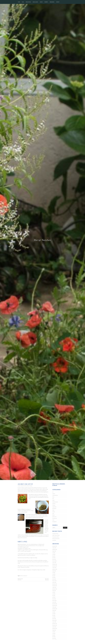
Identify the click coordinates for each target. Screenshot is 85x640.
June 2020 (53, 613)
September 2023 (54, 549)
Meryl (28, 485)
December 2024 (54, 546)
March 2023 (54, 559)
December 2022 (54, 564)
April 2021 (53, 597)
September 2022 (54, 569)
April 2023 (53, 557)
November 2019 (54, 625)
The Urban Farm (54, 518)
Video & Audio (35, 1)
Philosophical (54, 508)
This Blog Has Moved (55, 533)
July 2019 (53, 631)
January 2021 (54, 602)
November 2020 (54, 605)
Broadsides (52, 1)
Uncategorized (54, 521)
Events (41, 1)
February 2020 (54, 620)
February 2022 (54, 580)
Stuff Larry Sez (54, 516)
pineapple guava (25, 575)
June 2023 (53, 554)
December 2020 (54, 603)
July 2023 (53, 552)
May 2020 (53, 615)
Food (53, 498)
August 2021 (54, 590)
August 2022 (54, 570)
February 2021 (54, 600)
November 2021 (54, 585)
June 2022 (53, 574)
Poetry (53, 510)
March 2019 (54, 638)
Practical (53, 511)
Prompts (46, 1)
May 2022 (53, 575)
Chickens (53, 493)
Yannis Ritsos (54, 540)
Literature (53, 505)
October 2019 (54, 626)
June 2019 (53, 633)
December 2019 (54, 623)
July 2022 (53, 572)
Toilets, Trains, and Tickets (56, 535)
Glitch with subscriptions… (56, 538)
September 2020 (54, 608)
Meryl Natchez (42, 239)
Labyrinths (53, 503)
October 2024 (54, 547)
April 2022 (53, 577)
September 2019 (54, 628)
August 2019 (54, 630)
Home (19, 1)
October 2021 (54, 587)
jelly (20, 575)
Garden (53, 500)
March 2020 (54, 618)
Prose (53, 513)
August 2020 (54, 610)
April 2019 (53, 636)
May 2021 (53, 595)
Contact (57, 1)
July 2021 (53, 592)
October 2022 (54, 567)
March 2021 (54, 598)
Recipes (31, 485)
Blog (23, 1)
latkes (22, 575)
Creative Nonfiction (55, 495)
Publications (28, 1)
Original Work (54, 506)
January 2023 (54, 562)
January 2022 (54, 582)
